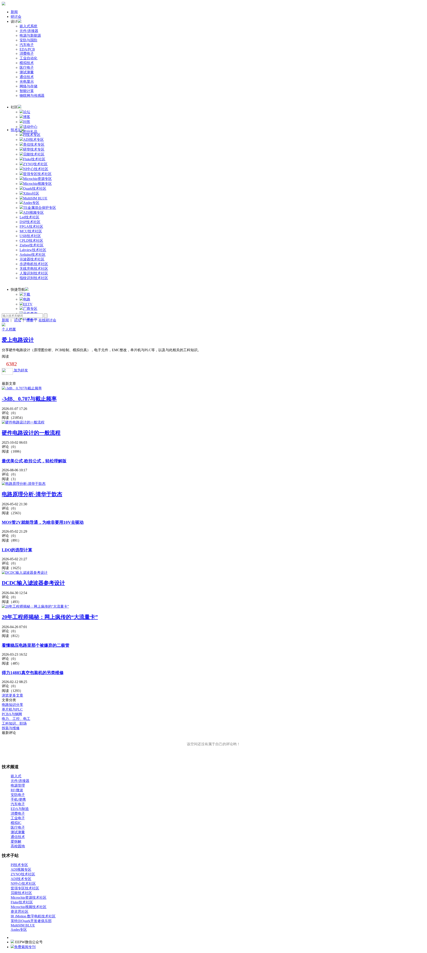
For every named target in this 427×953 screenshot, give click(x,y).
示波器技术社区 (32, 259)
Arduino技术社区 (33, 254)
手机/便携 (18, 799)
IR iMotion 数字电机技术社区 (33, 916)
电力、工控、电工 (16, 719)
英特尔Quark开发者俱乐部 (31, 921)
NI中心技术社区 (23, 883)
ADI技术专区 (21, 879)
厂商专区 (30, 308)
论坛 (26, 112)
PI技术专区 (19, 865)
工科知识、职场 (14, 723)
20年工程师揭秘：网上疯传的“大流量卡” (50, 617)
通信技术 (27, 77)
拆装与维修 (11, 728)
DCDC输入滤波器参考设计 (33, 583)
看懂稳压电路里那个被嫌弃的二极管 (35, 645)
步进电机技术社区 (34, 264)
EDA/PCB (27, 49)
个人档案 (9, 329)
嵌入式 (16, 776)
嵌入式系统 (28, 26)
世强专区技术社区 (25, 888)
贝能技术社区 (21, 893)
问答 (26, 122)
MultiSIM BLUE (23, 925)
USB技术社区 (30, 236)
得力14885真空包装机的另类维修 (33, 672)
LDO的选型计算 (17, 550)
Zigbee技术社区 (32, 245)
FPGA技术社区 (31, 226)
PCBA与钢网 (12, 714)
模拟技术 (27, 63)
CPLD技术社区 (31, 240)
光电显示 (27, 81)
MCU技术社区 (31, 231)
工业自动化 (28, 58)
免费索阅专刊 (25, 947)
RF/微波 (17, 790)
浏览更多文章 (12, 695)
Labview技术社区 (33, 250)
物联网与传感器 (32, 95)
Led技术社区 (29, 217)
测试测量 (27, 72)
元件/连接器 (29, 31)
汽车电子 (27, 45)
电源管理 (18, 785)
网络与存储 (28, 86)
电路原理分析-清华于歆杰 (32, 494)
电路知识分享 (12, 705)
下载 (26, 294)
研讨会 (16, 16)
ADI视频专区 (21, 869)
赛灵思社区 (19, 911)
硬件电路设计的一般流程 (31, 433)
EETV (27, 304)
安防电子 (18, 795)
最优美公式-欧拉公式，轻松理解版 (34, 461)
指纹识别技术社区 (34, 278)
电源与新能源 (30, 35)
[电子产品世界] (3, 4)
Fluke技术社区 (22, 902)
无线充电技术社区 (34, 268)
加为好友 (20, 370)
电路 (26, 299)
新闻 (14, 12)
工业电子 (18, 818)
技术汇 (16, 130)
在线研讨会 (47, 320)
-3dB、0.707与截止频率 (29, 399)
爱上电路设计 (18, 340)
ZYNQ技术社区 (23, 874)
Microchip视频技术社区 (28, 907)
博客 (26, 117)
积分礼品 (30, 131)
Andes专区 (19, 929)
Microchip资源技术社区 (28, 897)
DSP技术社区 (30, 222)
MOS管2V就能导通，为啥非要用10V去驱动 (43, 522)
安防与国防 (28, 40)
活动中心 (30, 127)
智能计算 (27, 91)
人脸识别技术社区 (34, 273)
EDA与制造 (20, 809)
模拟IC (16, 823)
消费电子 (27, 53)
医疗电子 (27, 67)
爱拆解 (16, 841)
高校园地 (18, 846)
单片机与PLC (12, 709)
